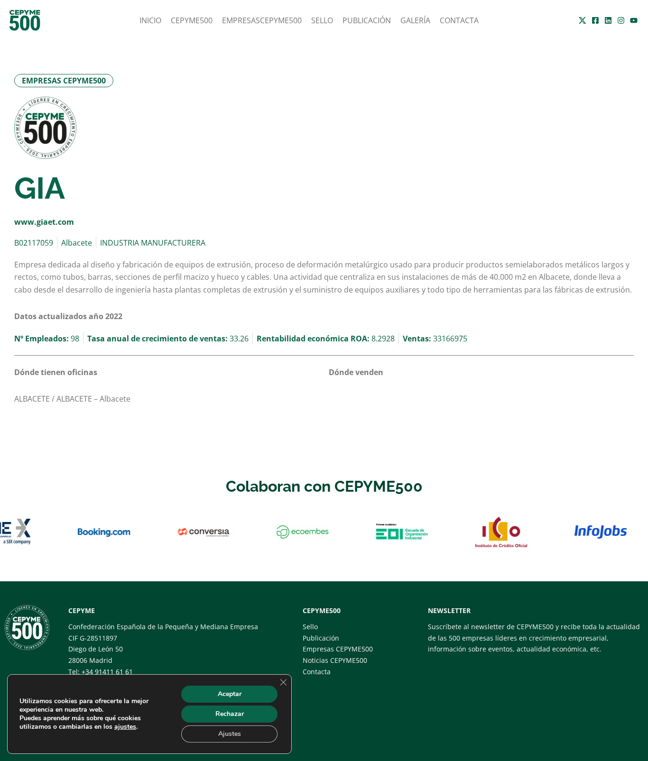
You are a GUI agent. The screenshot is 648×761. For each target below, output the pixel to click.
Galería (415, 20)
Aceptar (229, 693)
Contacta (459, 20)
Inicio (150, 20)
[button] (63, 80)
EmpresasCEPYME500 (262, 20)
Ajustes (229, 733)
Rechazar (229, 713)
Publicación (367, 20)
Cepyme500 (192, 20)
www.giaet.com (44, 222)
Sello (322, 20)
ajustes (125, 727)
